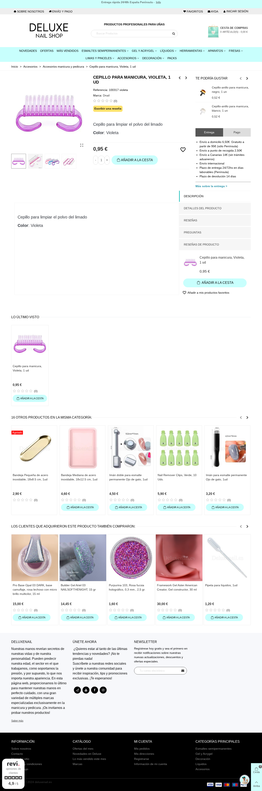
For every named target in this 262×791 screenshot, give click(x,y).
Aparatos (215, 50)
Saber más (17, 720)
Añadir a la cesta (217, 282)
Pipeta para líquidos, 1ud (221, 585)
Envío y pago (19, 769)
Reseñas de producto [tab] (201, 244)
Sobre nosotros (21, 748)
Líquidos (167, 50)
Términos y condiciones (26, 764)
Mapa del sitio (20, 758)
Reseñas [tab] (190, 220)
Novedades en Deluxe (87, 753)
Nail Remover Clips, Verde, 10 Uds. (177, 477)
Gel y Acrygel (143, 50)
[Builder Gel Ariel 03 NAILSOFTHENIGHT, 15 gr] (83, 557)
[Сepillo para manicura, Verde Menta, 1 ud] (186, 78)
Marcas (77, 764)
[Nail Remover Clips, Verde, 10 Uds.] (179, 448)
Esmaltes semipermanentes (213, 748)
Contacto (17, 753)
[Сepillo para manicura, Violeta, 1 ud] (82, 145)
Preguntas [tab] (192, 232)
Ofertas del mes (83, 748)
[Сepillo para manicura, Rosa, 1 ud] (180, 78)
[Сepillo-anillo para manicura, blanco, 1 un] (202, 111)
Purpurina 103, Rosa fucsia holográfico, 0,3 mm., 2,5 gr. (127, 587)
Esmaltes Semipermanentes (104, 50)
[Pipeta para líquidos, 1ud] (227, 557)
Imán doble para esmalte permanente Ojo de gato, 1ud (128, 477)
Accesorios (126, 58)
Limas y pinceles (99, 58)
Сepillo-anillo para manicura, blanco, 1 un (230, 108)
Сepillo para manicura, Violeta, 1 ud (222, 260)
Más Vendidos (67, 50)
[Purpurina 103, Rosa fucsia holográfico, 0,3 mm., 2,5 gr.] (131, 557)
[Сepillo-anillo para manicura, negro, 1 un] (202, 92)
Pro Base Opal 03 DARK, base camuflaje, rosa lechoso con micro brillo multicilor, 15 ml (35, 589)
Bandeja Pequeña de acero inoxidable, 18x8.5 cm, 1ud (30, 477)
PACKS (172, 58)
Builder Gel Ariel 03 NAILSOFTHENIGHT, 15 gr (78, 587)
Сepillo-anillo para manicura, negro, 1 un (230, 89)
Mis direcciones (144, 753)
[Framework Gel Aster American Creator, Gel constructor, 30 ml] (179, 557)
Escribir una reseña (107, 108)
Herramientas (191, 50)
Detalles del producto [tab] (202, 208)
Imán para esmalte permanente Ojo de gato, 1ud (226, 477)
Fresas (234, 50)
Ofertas (46, 50)
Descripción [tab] (193, 196)
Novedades (28, 50)
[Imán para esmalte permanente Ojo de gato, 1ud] (227, 448)
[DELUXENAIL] (48, 30)
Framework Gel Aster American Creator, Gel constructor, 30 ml (177, 587)
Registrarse (141, 758)
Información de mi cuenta (150, 764)
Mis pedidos (142, 748)
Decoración (151, 58)
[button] (241, 78)
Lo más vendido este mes (89, 758)
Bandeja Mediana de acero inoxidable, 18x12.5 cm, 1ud (79, 477)
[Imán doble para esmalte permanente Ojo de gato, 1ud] (131, 448)
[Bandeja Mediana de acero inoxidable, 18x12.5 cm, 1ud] (82, 448)
